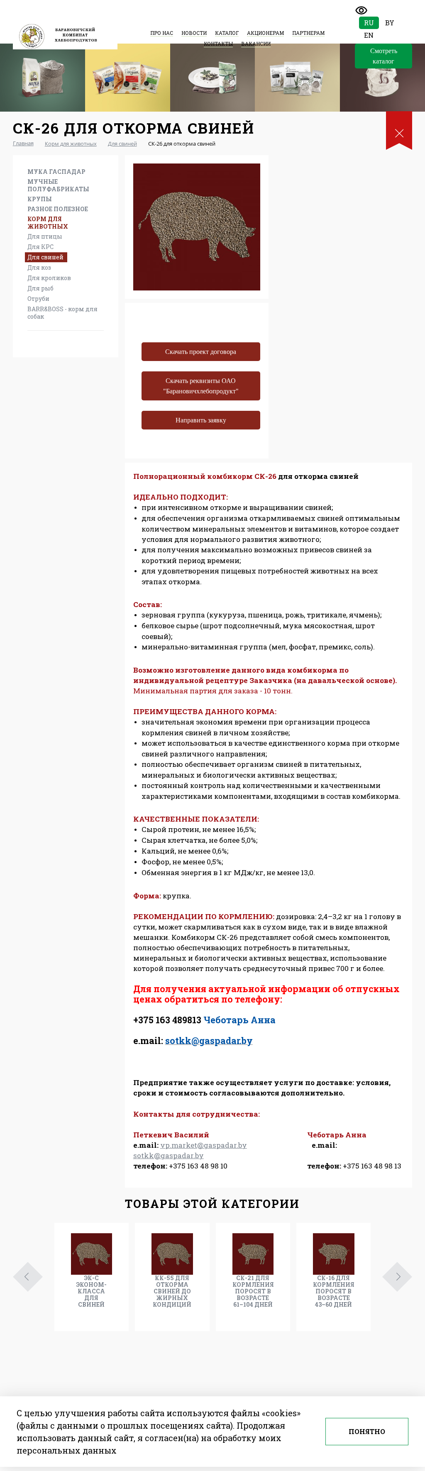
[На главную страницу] (65, 36)
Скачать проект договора (200, 351)
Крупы (39, 199)
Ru (369, 22)
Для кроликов (49, 278)
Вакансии (256, 43)
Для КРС (40, 247)
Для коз (39, 267)
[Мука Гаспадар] (42, 78)
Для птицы (44, 236)
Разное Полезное (57, 209)
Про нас (161, 32)
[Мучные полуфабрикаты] (127, 78)
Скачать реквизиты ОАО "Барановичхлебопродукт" (201, 386)
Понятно (367, 1431)
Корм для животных (47, 222)
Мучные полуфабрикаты (58, 185)
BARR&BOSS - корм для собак (62, 312)
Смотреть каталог (383, 56)
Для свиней (45, 257)
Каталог (227, 32)
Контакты (218, 43)
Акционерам (265, 32)
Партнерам (308, 32)
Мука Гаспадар (56, 172)
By (389, 22)
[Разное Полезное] (297, 78)
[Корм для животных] (382, 78)
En (369, 35)
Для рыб (40, 288)
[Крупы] (212, 78)
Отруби (38, 298)
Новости (194, 32)
